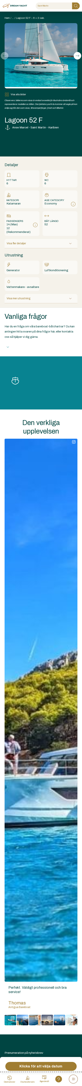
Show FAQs (20, 347)
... (13, 18)
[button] (77, 56)
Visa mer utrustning (19, 298)
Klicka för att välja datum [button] (40, 1066)
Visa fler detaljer (16, 243)
